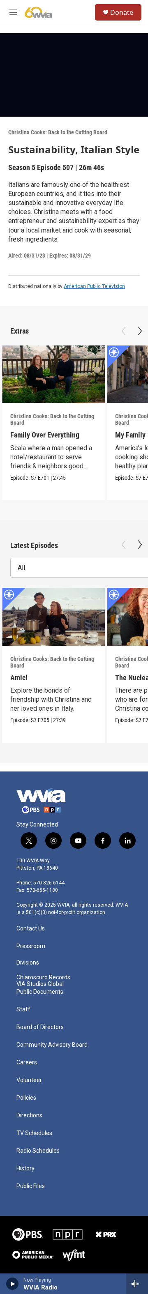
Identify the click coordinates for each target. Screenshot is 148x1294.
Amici (19, 677)
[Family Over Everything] (53, 374)
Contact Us (30, 929)
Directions (29, 1115)
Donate (121, 12)
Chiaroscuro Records (43, 977)
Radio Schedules (38, 1151)
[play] (12, 1284)
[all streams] (137, 1283)
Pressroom (30, 946)
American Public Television (94, 286)
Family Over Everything (44, 435)
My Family (130, 435)
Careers (26, 1062)
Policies (26, 1098)
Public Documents (39, 992)
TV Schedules (34, 1133)
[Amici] (53, 617)
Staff (23, 1009)
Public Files (30, 1186)
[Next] (140, 331)
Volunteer (29, 1080)
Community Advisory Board (52, 1045)
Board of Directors (40, 1027)
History (25, 1168)
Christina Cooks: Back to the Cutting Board (57, 132)
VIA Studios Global (40, 984)
